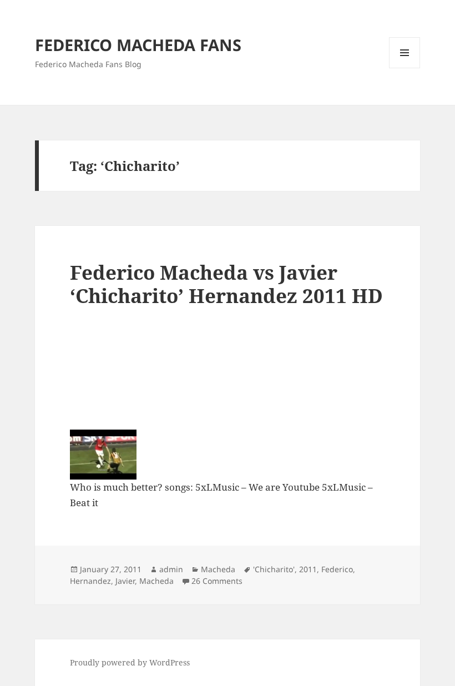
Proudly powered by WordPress (130, 662)
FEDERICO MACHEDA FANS (138, 45)
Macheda (218, 569)
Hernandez (90, 581)
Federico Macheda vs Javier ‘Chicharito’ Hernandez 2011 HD (226, 284)
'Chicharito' (274, 569)
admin (171, 569)
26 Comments (216, 581)
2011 (308, 569)
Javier (125, 581)
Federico (337, 569)
